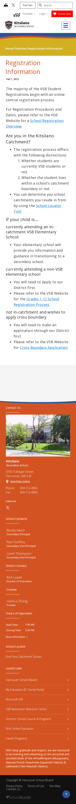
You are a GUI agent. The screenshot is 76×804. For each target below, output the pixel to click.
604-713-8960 (29, 492)
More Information (15, 637)
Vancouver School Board (21, 680)
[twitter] (13, 5)
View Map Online (20, 481)
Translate (27, 13)
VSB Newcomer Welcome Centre (26, 709)
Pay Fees (28, 5)
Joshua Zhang (16, 601)
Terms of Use (35, 786)
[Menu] (65, 25)
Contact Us (13, 789)
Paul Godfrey (15, 542)
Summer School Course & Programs (28, 719)
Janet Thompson (18, 553)
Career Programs (16, 738)
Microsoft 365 (14, 699)
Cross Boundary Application (43, 347)
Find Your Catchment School (24, 656)
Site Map (54, 786)
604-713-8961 (29, 488)
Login (42, 13)
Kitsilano (21, 22)
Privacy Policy (14, 786)
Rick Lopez (14, 577)
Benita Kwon (15, 530)
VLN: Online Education (20, 728)
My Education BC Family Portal (25, 689)
